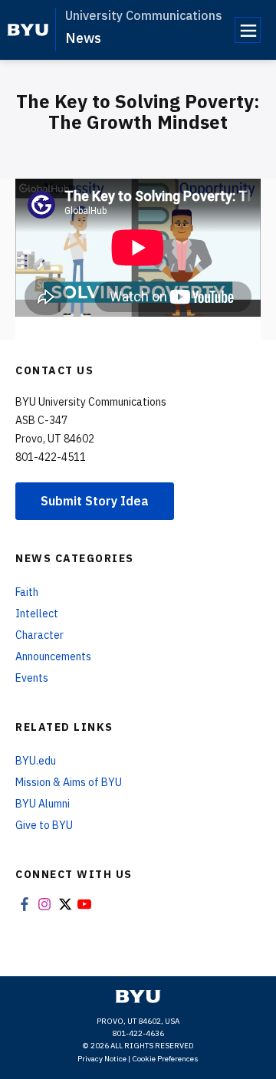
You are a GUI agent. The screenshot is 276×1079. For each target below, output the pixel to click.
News (83, 38)
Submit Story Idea (95, 500)
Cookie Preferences (165, 1059)
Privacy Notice (102, 1059)
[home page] (28, 30)
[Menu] (248, 30)
